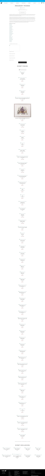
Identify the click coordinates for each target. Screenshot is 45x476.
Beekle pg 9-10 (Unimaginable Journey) (17, 456)
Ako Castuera (22, 247)
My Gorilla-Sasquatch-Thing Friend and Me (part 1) (22, 98)
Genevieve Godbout (11, 33)
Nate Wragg (22, 436)
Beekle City (22, 266)
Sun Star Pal (22, 253)
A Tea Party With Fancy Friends (22, 227)
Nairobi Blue (22, 85)
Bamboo (22, 137)
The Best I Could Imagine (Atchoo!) (22, 429)
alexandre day (22, 196)
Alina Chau (10, 25)
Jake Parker (10, 35)
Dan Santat (10, 30)
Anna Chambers (11, 26)
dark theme (3, 473)
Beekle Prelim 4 (22, 344)
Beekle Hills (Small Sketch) (22, 377)
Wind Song (22, 214)
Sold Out (22, 84)
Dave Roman (10, 32)
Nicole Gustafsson (22, 151)
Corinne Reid (22, 215)
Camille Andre (10, 28)
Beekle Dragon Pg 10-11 (22, 292)
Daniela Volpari (22, 164)
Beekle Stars (22, 390)
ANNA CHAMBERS (22, 410)
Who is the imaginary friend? (22, 163)
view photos (22, 12)
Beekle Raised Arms (22, 351)
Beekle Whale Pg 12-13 (22, 403)
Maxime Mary (10, 37)
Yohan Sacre (10, 41)
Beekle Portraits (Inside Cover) (22, 318)
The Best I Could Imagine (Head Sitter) (22, 416)
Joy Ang (22, 228)
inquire (27, 441)
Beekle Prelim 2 (22, 331)
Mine (22, 189)
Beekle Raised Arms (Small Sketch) (22, 364)
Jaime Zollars (10, 34)
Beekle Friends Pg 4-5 (22, 305)
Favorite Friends (22, 435)
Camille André (22, 125)
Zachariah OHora (22, 183)
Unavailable (22, 213)
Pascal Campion (11, 39)
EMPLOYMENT (10, 475)
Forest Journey (22, 150)
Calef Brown (10, 27)
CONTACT (10, 474)
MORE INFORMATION (22, 62)
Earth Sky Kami (22, 240)
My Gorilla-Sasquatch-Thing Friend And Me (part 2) (22, 118)
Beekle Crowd (22, 279)
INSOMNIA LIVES (23, 202)
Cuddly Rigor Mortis (22, 79)
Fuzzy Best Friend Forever (22, 176)
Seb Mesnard (10, 40)
